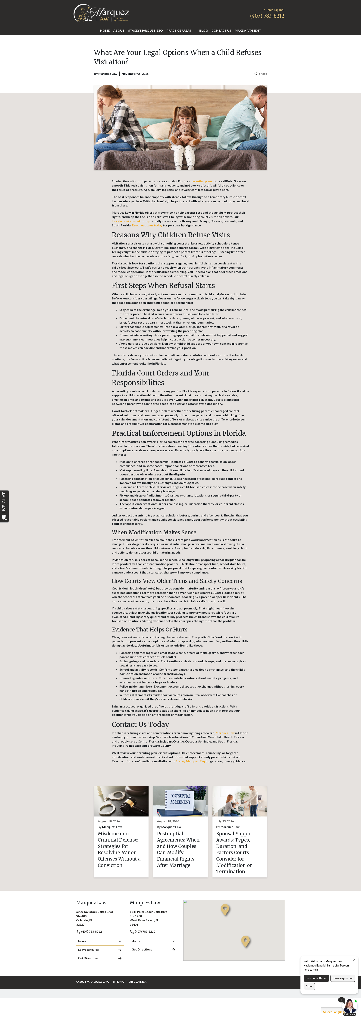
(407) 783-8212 (91, 931)
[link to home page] (101, 12)
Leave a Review (88, 949)
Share (263, 73)
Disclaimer (137, 981)
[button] (193, 30)
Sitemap (119, 981)
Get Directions (88, 958)
